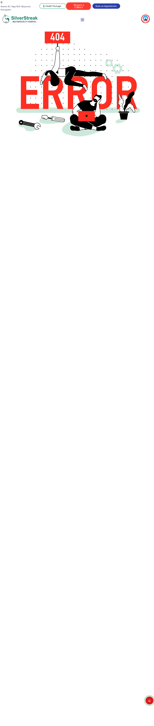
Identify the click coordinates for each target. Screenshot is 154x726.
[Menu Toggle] (82, 19)
